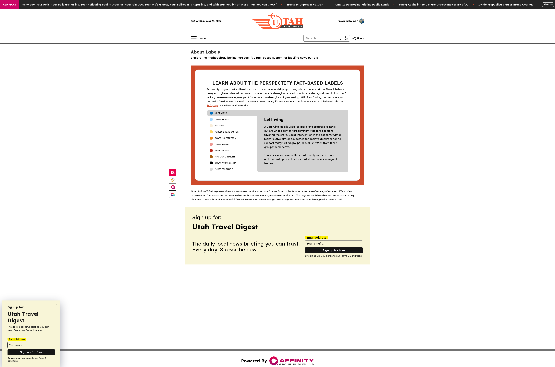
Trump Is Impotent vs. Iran (305, 4)
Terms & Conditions (351, 255)
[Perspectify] (172, 179)
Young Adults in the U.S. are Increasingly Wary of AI (434, 4)
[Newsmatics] (172, 194)
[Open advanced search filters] (346, 38)
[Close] (56, 304)
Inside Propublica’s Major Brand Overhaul (506, 4)
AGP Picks (9, 4)
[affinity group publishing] (172, 187)
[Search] (339, 38)
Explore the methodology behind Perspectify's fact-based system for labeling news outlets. (255, 57)
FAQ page (212, 105)
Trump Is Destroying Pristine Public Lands (361, 4)
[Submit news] (172, 172)
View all (548, 4)
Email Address (316, 237)
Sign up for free (334, 250)
